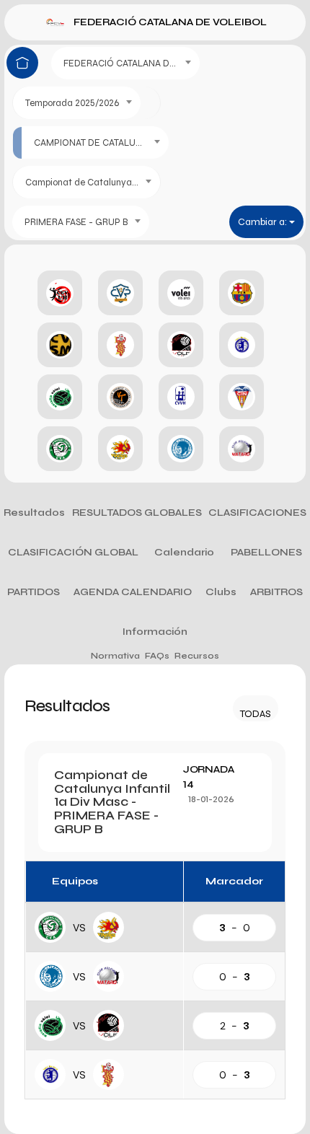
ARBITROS (276, 592)
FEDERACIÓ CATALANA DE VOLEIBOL (170, 22)
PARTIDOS (33, 592)
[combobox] (125, 63)
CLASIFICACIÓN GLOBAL (73, 552)
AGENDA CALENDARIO (133, 592)
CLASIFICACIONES (257, 512)
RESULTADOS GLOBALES (137, 512)
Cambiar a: (263, 222)
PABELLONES (266, 552)
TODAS (255, 714)
